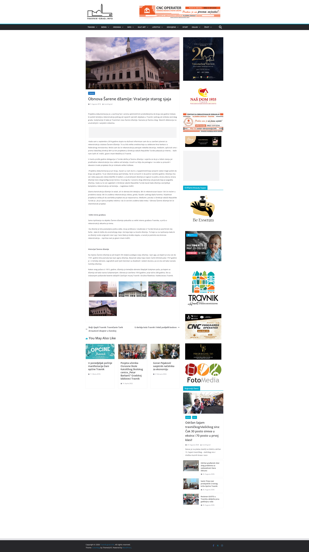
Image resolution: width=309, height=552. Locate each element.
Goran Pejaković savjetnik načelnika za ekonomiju (163, 366)
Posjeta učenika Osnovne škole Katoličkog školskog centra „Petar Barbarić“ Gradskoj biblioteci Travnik (132, 370)
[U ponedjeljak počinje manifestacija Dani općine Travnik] (100, 345)
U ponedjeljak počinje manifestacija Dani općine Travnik (100, 366)
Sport (185, 27)
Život (206, 27)
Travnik (91, 27)
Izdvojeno (171, 27)
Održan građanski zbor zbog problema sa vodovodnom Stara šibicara (210, 467)
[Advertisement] (133, 132)
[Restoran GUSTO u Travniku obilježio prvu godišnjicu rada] (191, 501)
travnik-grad (108, 104)
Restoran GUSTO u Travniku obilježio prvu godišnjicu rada (210, 499)
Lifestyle (156, 27)
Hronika (117, 27)
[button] (96, 27)
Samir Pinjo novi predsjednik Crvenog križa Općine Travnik (209, 483)
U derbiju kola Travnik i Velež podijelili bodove (156, 327)
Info (129, 27)
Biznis (104, 27)
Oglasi (195, 27)
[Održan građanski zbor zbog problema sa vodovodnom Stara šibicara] (191, 468)
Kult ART (142, 27)
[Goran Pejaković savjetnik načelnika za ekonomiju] (165, 345)
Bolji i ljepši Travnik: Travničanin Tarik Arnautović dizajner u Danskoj (106, 329)
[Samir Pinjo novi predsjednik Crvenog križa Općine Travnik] (191, 485)
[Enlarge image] (220, 40)
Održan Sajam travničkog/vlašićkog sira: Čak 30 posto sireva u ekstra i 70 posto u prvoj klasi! (202, 431)
